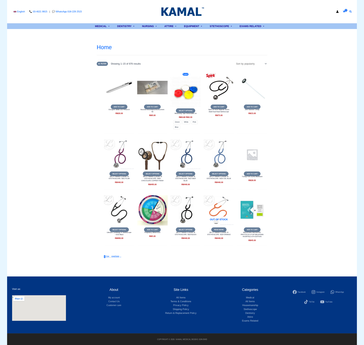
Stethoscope (219, 26)
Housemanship (250, 305)
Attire (168, 26)
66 (118, 256)
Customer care (113, 305)
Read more (219, 230)
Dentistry (124, 26)
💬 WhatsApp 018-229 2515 (67, 11)
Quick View (119, 99)
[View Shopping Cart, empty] (344, 11)
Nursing (148, 26)
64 (112, 256)
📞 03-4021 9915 (38, 11)
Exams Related (250, 26)
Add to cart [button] (119, 107)
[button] (19, 11)
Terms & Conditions (180, 301)
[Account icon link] (337, 11)
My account (114, 297)
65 (115, 256)
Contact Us (114, 301)
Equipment (191, 26)
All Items (181, 297)
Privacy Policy (181, 305)
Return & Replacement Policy (181, 313)
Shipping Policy (181, 309)
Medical (101, 26)
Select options (185, 110)
